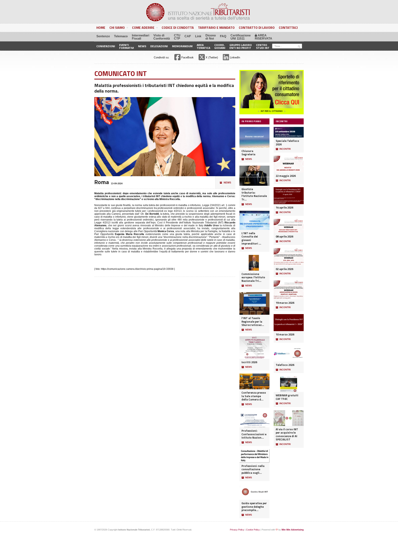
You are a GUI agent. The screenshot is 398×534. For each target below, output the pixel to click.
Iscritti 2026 (249, 362)
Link (198, 36)
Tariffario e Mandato (216, 27)
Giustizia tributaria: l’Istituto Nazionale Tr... (254, 194)
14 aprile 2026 (284, 207)
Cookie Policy (253, 529)
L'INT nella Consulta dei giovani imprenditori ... (251, 238)
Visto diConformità (161, 37)
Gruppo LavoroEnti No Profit (240, 46)
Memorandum (182, 46)
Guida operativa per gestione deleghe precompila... (254, 506)
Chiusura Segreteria (248, 152)
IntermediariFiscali (140, 37)
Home (100, 27)
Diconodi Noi (210, 37)
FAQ (223, 36)
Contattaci (288, 27)
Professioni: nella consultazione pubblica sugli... (253, 469)
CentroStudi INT (262, 46)
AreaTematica (203, 46)
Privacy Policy (237, 529)
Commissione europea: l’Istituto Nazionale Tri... (253, 277)
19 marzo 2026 (285, 303)
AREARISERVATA (263, 37)
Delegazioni (159, 46)
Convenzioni (105, 46)
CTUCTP (177, 37)
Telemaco (121, 36)
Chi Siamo (117, 27)
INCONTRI (283, 149)
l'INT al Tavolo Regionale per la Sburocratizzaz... (252, 321)
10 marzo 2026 (285, 334)
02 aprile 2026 (284, 269)
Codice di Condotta (178, 27)
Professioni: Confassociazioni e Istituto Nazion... (253, 434)
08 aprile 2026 (284, 236)
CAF (187, 36)
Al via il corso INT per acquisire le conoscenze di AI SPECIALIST (287, 434)
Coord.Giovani (219, 46)
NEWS (225, 182)
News (142, 46)
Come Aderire (143, 27)
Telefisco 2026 (285, 365)
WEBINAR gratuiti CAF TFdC (287, 397)
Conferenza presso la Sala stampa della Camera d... (253, 396)
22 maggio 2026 (286, 176)
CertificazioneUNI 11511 (241, 37)
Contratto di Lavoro (257, 27)
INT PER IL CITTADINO (272, 111)
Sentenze (103, 36)
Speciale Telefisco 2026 (287, 142)
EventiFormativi (126, 46)
